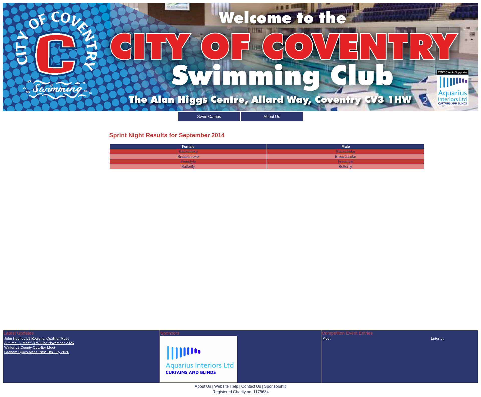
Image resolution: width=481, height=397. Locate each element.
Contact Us (251, 386)
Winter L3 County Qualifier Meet (29, 347)
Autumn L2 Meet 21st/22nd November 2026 (39, 343)
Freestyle (188, 162)
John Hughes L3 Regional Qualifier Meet (36, 338)
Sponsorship (275, 386)
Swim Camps (209, 116)
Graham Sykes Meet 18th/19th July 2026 (36, 352)
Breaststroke (188, 157)
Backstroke (188, 152)
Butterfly (188, 167)
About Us (272, 116)
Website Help (226, 386)
